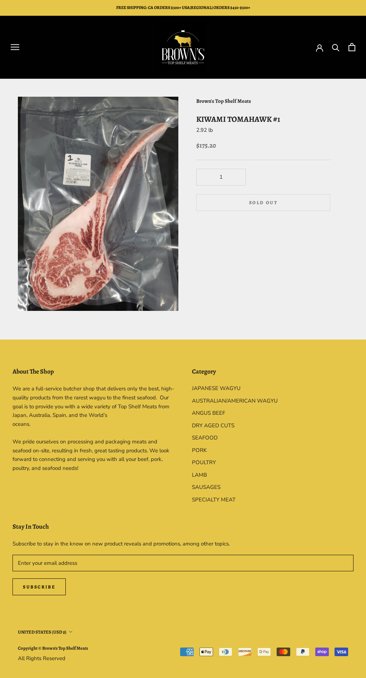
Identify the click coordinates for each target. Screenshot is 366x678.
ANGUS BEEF (208, 413)
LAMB (199, 475)
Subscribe (39, 587)
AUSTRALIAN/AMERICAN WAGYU (235, 400)
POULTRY (204, 462)
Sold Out (263, 202)
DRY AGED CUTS (213, 425)
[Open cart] (351, 47)
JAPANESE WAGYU (216, 388)
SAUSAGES (206, 487)
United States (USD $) (42, 632)
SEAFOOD (205, 437)
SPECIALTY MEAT (214, 499)
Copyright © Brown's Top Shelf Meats (53, 648)
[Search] (336, 47)
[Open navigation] (15, 47)
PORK (199, 450)
